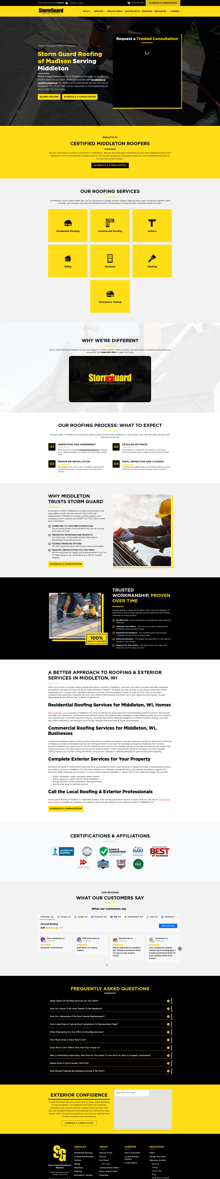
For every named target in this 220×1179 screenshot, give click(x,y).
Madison (61, 46)
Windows (78, 1168)
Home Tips (157, 1171)
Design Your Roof (158, 1157)
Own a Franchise (132, 1153)
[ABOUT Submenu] (91, 11)
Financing (103, 1175)
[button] (38, 948)
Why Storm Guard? (160, 1178)
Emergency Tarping (83, 1175)
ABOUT (86, 11)
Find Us (102, 1157)
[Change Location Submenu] (84, 3)
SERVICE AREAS (114, 11)
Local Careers (130, 1163)
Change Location (76, 3)
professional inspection (89, 450)
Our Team (106, 1164)
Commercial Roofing (83, 1157)
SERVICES (98, 11)
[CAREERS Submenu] (180, 11)
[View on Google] (43, 939)
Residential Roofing (83, 1153)
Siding (77, 1164)
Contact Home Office (109, 1168)
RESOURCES (160, 11)
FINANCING (147, 11)
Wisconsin (51, 46)
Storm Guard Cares (108, 1171)
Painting (78, 1171)
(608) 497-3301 (137, 3)
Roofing (155, 1164)
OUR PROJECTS (132, 11)
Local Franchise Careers (131, 1158)
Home (41, 46)
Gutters (77, 1160)
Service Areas (105, 1153)
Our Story (104, 1160)
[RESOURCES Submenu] (167, 11)
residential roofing (60, 713)
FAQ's (152, 1153)
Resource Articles (158, 1160)
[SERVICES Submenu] (104, 11)
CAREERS (174, 11)
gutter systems (159, 226)
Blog (154, 1174)
